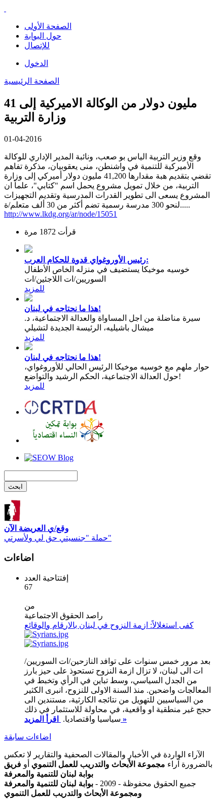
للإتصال (37, 45)
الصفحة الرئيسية (31, 81)
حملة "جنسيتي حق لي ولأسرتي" (58, 533)
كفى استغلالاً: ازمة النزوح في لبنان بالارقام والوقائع (109, 625)
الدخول (36, 63)
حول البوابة (42, 35)
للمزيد (34, 288)
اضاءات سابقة (27, 736)
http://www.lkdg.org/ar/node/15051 (60, 214)
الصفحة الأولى (47, 26)
